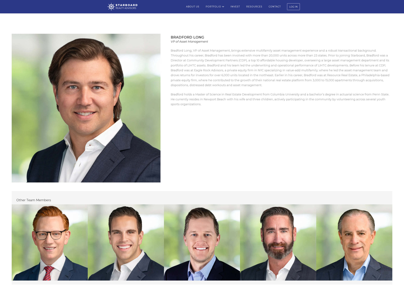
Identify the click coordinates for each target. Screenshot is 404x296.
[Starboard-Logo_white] (122, 7)
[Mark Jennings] (126, 242)
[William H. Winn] (354, 242)
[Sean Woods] (202, 242)
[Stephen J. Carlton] (278, 242)
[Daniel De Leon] (50, 242)
